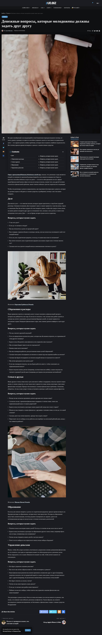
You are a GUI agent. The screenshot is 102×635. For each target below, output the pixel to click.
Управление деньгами (17, 167)
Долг (12, 155)
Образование (15, 165)
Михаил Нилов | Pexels (22, 502)
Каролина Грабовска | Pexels (24, 304)
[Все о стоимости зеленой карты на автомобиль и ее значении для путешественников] (75, 174)
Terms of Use (17, 631)
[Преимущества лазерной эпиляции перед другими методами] (75, 159)
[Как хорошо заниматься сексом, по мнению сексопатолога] (75, 152)
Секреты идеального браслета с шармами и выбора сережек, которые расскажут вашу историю (90, 143)
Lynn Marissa (9, 30)
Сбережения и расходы (17, 159)
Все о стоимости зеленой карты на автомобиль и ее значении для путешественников (89, 174)
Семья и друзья (15, 162)
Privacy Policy (7, 631)
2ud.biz (51, 3)
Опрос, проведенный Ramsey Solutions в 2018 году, (24, 174)
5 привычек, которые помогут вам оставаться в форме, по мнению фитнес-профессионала (89, 166)
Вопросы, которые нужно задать (49, 156)
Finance (5, 16)
